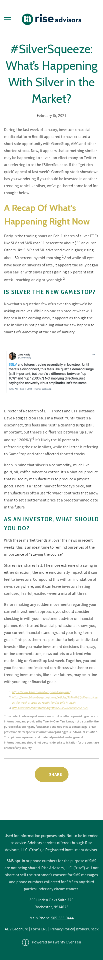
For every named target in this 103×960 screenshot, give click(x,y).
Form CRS (39, 929)
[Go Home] (51, 19)
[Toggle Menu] (8, 19)
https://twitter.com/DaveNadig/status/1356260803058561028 (50, 708)
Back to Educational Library (52, 807)
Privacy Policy (62, 929)
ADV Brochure (17, 929)
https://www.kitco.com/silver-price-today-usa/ (41, 692)
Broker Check (87, 929)
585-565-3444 (62, 918)
